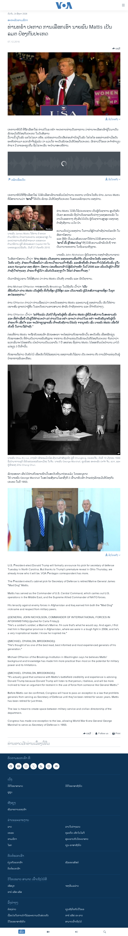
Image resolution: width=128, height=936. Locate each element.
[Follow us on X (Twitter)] (33, 766)
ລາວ (10, 827)
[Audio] (77, 932)
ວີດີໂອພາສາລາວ (15, 786)
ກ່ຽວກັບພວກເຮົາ (15, 862)
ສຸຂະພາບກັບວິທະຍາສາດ (76, 839)
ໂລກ (10, 845)
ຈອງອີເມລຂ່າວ (72, 886)
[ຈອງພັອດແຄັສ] (56, 766)
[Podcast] (49, 766)
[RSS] (41, 766)
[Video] (48, 932)
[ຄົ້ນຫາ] (105, 932)
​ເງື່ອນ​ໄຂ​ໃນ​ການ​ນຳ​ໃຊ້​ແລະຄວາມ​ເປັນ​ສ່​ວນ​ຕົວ (28, 915)
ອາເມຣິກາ (12, 839)
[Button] (116, 48)
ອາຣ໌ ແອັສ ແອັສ (15, 892)
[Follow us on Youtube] (18, 766)
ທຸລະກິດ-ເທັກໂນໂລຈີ (74, 833)
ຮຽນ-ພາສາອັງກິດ (73, 845)
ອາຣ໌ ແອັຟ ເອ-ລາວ (74, 915)
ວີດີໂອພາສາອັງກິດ (73, 786)
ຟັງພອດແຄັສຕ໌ (72, 862)
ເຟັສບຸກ (11, 886)
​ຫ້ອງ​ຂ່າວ (12, 909)
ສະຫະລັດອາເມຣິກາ (18, 20)
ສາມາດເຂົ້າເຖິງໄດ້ (73, 922)
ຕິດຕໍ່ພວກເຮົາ (14, 869)
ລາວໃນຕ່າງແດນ (72, 827)
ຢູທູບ (10, 792)
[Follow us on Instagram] (26, 766)
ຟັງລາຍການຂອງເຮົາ (17, 809)
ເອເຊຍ (11, 833)
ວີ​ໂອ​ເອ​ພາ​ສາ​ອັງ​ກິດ (16, 922)
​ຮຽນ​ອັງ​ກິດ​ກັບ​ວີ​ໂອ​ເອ (74, 909)
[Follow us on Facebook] (11, 766)
